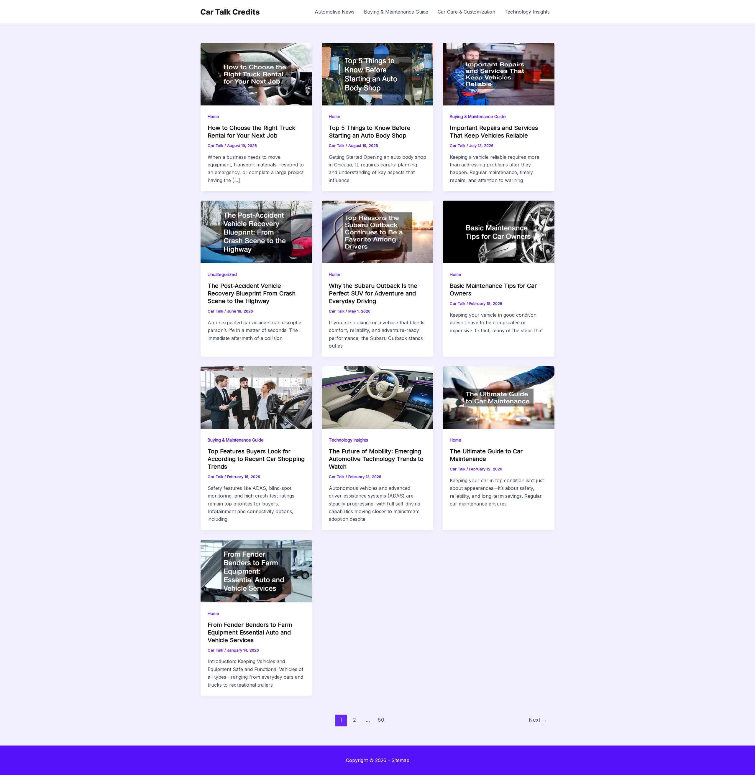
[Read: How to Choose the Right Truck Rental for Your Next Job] (256, 74)
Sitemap (400, 760)
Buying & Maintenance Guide (396, 12)
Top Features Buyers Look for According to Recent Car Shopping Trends (256, 459)
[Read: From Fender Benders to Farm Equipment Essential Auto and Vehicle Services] (256, 571)
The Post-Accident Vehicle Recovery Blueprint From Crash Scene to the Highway (252, 293)
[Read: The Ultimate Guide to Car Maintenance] (498, 397)
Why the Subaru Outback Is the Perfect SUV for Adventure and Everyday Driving (373, 293)
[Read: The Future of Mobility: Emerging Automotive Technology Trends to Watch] (378, 397)
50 (381, 720)
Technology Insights (527, 12)
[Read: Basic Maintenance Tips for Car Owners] (498, 231)
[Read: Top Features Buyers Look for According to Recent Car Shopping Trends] (256, 397)
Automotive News (334, 12)
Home (213, 116)
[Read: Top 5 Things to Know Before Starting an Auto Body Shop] (378, 74)
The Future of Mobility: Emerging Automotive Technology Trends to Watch (376, 459)
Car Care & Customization (466, 12)
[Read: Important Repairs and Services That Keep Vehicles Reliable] (498, 74)
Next (538, 720)
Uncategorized (222, 274)
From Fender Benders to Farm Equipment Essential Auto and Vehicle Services (250, 632)
